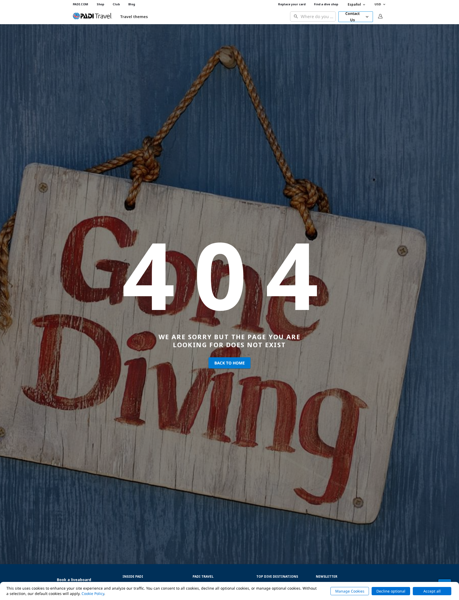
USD (378, 4)
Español (354, 4)
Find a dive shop (326, 4)
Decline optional (390, 591)
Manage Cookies (349, 591)
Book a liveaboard (74, 579)
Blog (131, 4)
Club (116, 4)
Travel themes (134, 16)
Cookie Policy (93, 593)
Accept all (432, 591)
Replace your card (291, 4)
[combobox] (317, 17)
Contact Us (352, 16)
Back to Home (229, 363)
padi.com (80, 4)
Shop (100, 4)
